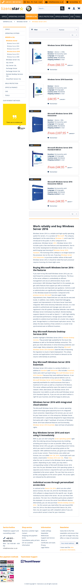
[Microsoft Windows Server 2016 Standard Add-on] (38, 158)
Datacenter (54, 370)
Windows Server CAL (13, 60)
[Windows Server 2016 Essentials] (38, 90)
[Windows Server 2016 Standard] (38, 56)
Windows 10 (59, 238)
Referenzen (45, 536)
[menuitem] (51, 8)
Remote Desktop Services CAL (14, 75)
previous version (38, 295)
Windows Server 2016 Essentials (60, 79)
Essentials (71, 370)
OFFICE (7, 29)
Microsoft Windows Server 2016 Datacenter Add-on (60, 183)
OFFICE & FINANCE (11, 87)
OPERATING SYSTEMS (12, 33)
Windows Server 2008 (13, 57)
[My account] (74, 8)
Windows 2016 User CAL (55, 458)
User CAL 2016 (54, 455)
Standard (44, 370)
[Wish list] (69, 8)
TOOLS (7, 95)
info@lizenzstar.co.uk (56, 2)
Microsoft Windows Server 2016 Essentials (47, 380)
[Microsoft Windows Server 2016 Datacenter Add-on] (38, 192)
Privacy (43, 545)
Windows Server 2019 (13, 49)
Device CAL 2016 (50, 488)
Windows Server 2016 (13, 51)
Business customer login (30, 531)
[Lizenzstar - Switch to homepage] (12, 8)
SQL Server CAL (11, 65)
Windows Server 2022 (13, 46)
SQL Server (9, 63)
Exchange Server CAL (13, 71)
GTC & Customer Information (27, 544)
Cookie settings (46, 531)
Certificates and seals (48, 543)
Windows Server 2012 (13, 54)
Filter (36, 30)
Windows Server (11, 41)
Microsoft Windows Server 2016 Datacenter (60, 115)
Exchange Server (11, 68)
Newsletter (44, 533)
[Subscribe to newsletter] (77, 543)
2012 (54, 243)
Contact (24, 533)
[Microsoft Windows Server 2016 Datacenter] (38, 124)
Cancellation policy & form (31, 540)
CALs (70, 458)
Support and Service (48, 538)
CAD (6, 91)
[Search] (62, 8)
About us (44, 540)
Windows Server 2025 (13, 43)
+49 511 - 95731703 (8, 539)
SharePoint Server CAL (13, 79)
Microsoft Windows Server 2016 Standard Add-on (60, 149)
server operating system (63, 439)
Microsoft (61, 236)
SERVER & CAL (10, 37)
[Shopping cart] (79, 8)
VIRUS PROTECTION (11, 83)
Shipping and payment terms (29, 537)
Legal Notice (45, 547)
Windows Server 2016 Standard (60, 45)
